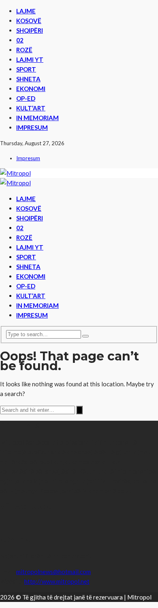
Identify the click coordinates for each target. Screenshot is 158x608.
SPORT (26, 69)
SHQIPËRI (29, 30)
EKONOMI (30, 88)
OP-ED (25, 98)
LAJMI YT (29, 59)
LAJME (26, 11)
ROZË (24, 49)
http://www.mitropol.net (57, 581)
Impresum (32, 127)
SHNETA (28, 79)
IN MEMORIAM (37, 117)
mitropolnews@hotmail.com (53, 571)
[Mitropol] (15, 173)
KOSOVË (28, 20)
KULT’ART (30, 108)
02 (19, 40)
